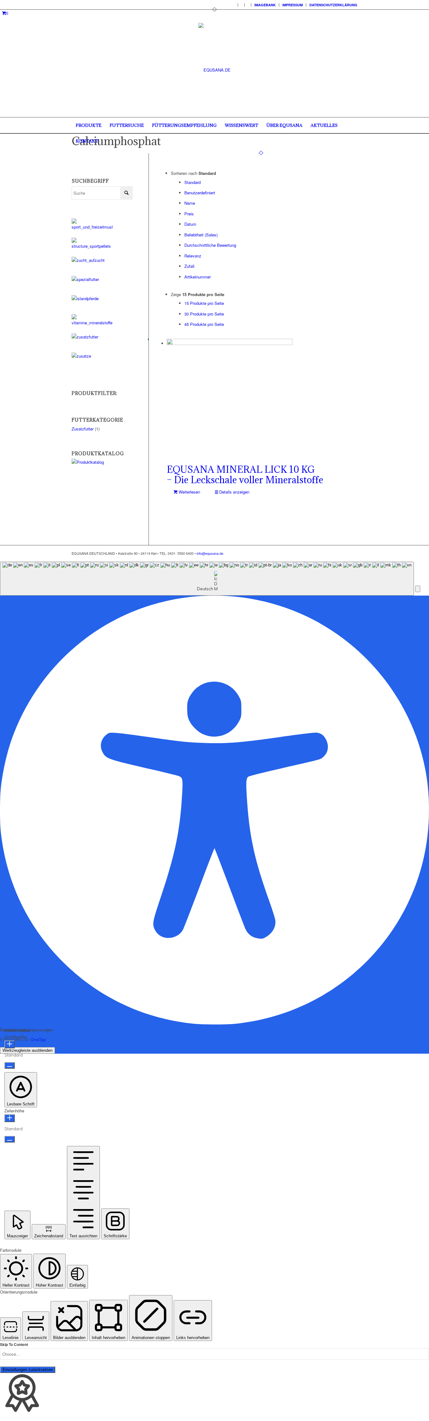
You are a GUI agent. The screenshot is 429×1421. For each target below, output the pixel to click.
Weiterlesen (188, 492)
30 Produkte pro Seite (204, 314)
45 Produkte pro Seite (204, 324)
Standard (192, 182)
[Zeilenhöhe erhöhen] (9, 1118)
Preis (189, 214)
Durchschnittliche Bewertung (210, 245)
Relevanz (192, 256)
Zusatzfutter (83, 429)
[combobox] (207, 579)
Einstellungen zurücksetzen (28, 1369)
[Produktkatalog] (102, 462)
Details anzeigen (233, 492)
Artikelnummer (197, 277)
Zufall (189, 266)
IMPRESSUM (292, 5)
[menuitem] (234, 5)
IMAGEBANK (265, 5)
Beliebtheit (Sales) (201, 235)
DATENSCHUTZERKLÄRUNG (333, 5)
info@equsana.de (210, 553)
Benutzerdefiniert (199, 193)
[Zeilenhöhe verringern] (9, 1139)
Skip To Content (14, 1344)
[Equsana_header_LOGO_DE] (214, 70)
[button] (417, 589)
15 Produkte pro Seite (204, 303)
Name (189, 203)
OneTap (38, 1039)
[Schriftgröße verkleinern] (9, 1065)
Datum (190, 224)
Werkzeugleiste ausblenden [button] (27, 1050)
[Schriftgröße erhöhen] (9, 1044)
